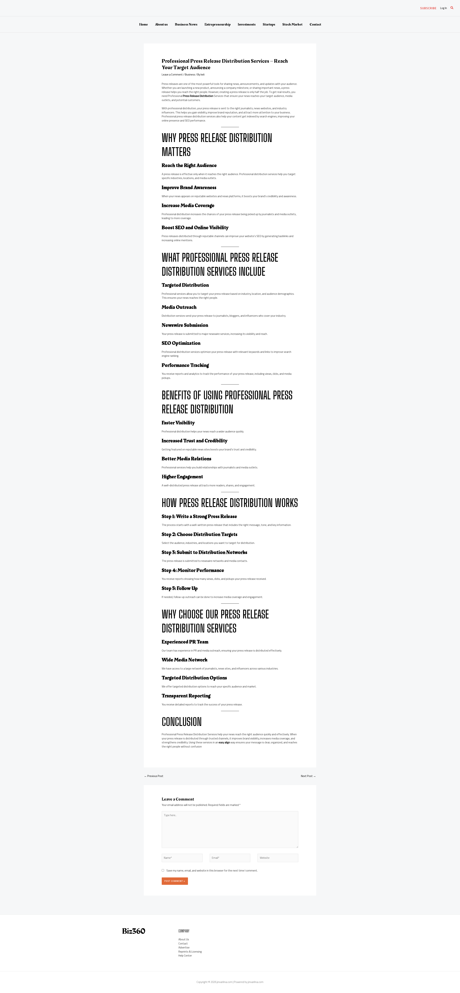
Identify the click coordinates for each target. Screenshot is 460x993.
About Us (183, 939)
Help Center (185, 955)
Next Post (308, 776)
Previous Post (153, 776)
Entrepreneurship (217, 24)
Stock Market (292, 24)
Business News (186, 24)
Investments (247, 24)
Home (143, 24)
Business (190, 74)
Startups (269, 24)
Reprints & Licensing (190, 951)
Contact (315, 24)
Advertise (184, 947)
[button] (428, 8)
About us (161, 24)
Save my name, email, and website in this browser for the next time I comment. (212, 870)
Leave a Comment (172, 74)
